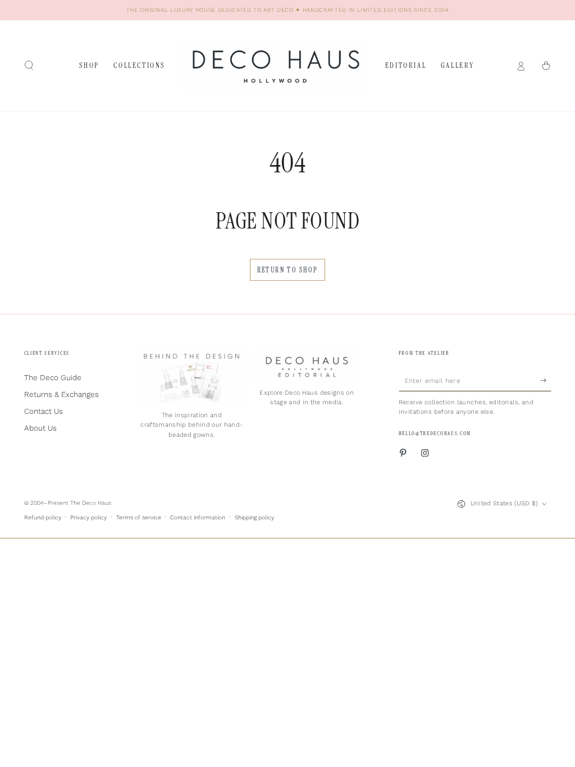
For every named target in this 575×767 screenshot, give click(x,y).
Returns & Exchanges (61, 394)
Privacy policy (88, 517)
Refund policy (42, 517)
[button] (29, 65)
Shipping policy (254, 517)
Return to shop (287, 270)
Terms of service (138, 517)
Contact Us (43, 411)
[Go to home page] (275, 65)
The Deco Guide (52, 377)
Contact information (197, 517)
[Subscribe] (545, 379)
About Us (40, 427)
